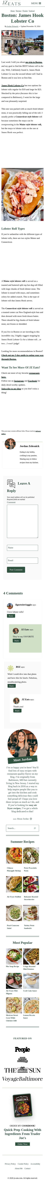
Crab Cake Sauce (30, 991)
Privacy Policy (10, 1164)
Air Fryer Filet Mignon (12, 992)
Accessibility (35, 1164)
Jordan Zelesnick (12, 26)
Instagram (19, 381)
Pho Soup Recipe (12, 966)
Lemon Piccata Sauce (29, 1016)
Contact (27, 1168)
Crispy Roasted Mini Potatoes (29, 967)
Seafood (32, 11)
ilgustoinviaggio (23, 604)
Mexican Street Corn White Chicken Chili (12, 1018)
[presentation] (14, 855)
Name (10, 547)
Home (13, 11)
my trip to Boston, (33, 62)
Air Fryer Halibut (14, 897)
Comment (11, 502)
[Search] (34, 828)
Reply (11, 616)
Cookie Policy (23, 1164)
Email (10, 560)
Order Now (22, 1144)
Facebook (32, 381)
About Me (19, 1168)
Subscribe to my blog (11, 388)
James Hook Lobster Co (12, 85)
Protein (25, 11)
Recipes (18, 11)
